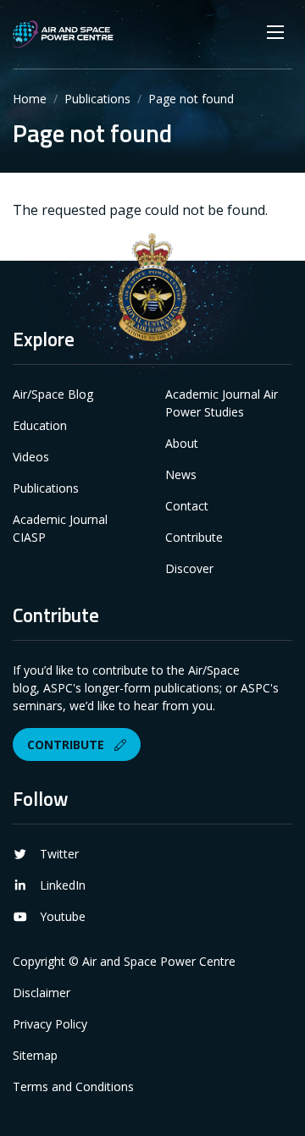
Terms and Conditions (73, 1086)
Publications (97, 99)
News (181, 474)
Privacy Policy (50, 1024)
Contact (186, 506)
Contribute (194, 537)
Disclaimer (41, 992)
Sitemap (35, 1055)
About (181, 443)
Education (40, 425)
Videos (31, 457)
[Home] (63, 34)
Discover (189, 568)
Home (30, 99)
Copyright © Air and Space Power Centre (124, 961)
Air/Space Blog (53, 394)
